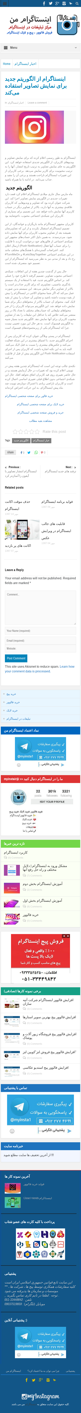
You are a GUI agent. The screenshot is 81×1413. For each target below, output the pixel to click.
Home (6, 64)
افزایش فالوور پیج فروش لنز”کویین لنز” (49, 1052)
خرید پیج (11, 693)
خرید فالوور (13, 702)
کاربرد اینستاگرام (16, 852)
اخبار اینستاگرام (25, 64)
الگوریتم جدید (21, 440)
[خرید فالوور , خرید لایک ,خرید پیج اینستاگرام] (40, 25)
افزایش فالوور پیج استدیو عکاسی (46, 1068)
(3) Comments (34, 1009)
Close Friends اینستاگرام (38, 1198)
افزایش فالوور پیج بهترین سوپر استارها (49, 1017)
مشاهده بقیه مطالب (40, 420)
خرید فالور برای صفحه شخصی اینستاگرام (29, 396)
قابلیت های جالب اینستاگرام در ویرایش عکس (56, 531)
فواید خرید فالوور (34, 1184)
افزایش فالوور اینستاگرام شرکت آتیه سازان (48, 1002)
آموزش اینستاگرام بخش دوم (43, 884)
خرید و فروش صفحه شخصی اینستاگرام (40, 412)
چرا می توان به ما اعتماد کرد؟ (43, 1371)
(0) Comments (15, 857)
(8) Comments (34, 906)
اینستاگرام (31, 1404)
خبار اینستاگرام (41, 440)
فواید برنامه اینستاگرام (57, 502)
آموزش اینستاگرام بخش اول (42, 900)
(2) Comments (34, 889)
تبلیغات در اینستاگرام (18, 718)
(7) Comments (34, 875)
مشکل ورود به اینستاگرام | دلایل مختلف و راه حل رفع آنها (45, 868)
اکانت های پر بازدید (18, 546)
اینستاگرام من (13, 1371)
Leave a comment (37, 102)
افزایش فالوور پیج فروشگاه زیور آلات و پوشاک (49, 1036)
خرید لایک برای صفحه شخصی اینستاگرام (40, 404)
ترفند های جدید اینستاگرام (60, 469)
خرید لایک (12, 710)
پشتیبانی (70, 1371)
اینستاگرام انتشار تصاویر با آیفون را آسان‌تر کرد (21, 471)
